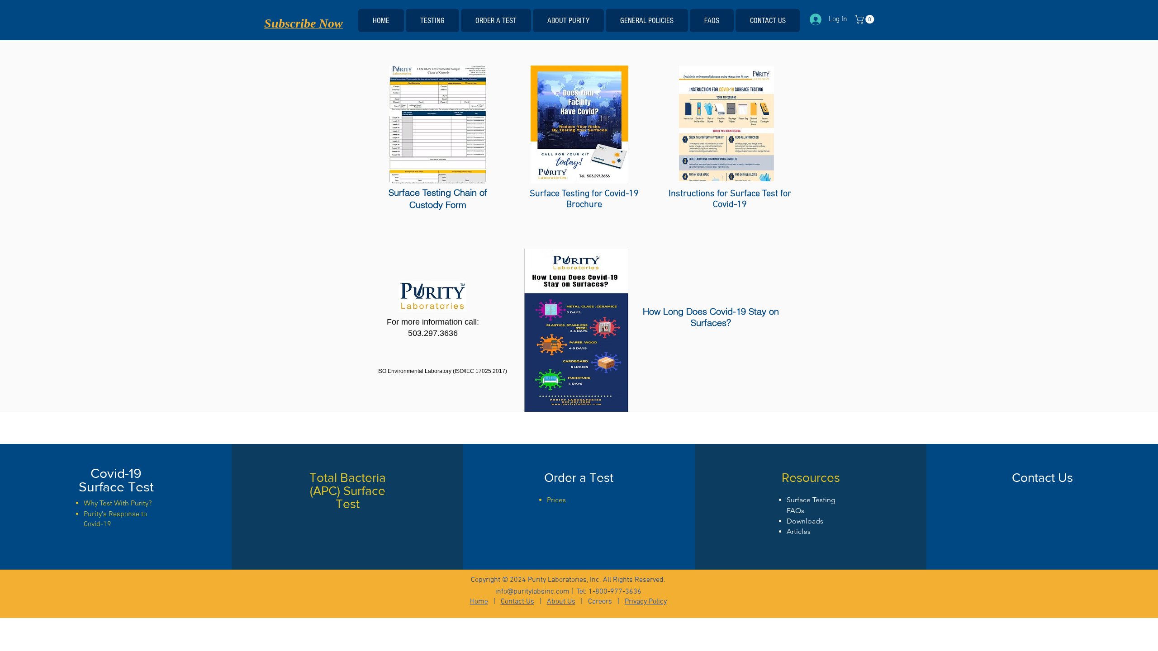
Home (479, 601)
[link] (865, 19)
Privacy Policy (646, 601)
